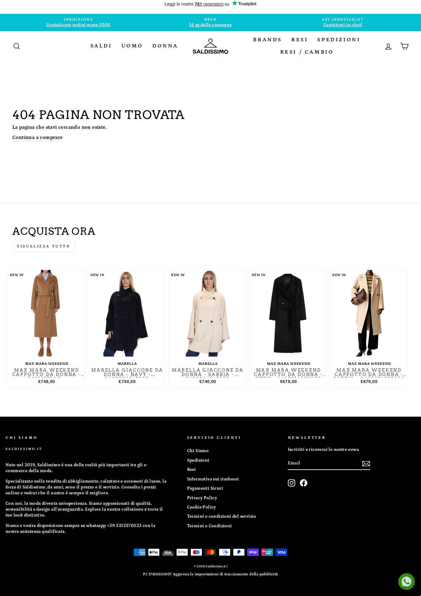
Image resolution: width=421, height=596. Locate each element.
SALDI (101, 46)
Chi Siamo (198, 450)
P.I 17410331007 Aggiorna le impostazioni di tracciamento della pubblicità (210, 574)
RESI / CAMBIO (307, 52)
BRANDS (267, 40)
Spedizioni (198, 460)
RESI (299, 40)
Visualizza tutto (44, 246)
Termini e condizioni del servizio (221, 516)
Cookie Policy (201, 507)
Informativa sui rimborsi (213, 479)
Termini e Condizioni (209, 526)
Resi (191, 469)
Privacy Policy (202, 498)
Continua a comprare (37, 137)
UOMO (132, 46)
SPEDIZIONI (338, 40)
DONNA (165, 46)
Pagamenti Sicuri (205, 488)
